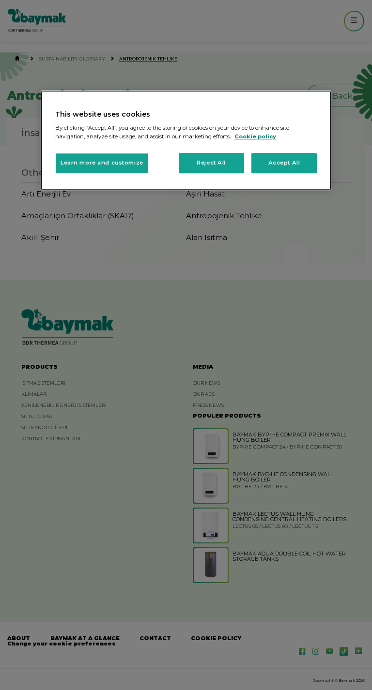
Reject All (211, 162)
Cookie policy (255, 136)
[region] (186, 140)
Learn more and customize (102, 162)
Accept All (284, 162)
